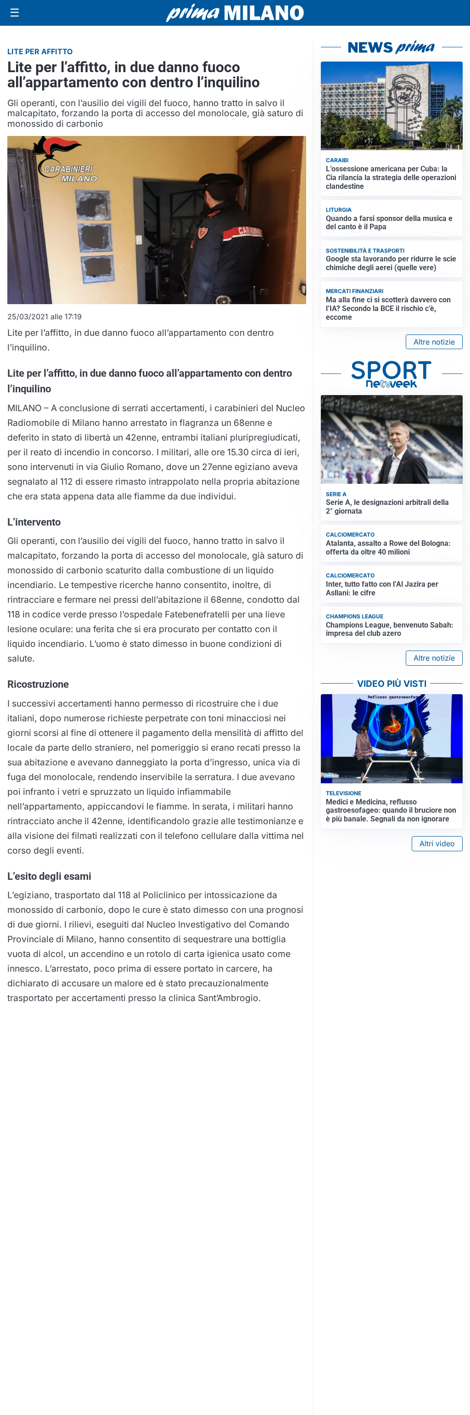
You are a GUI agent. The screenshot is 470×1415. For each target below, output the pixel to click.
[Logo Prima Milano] (235, 13)
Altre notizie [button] (434, 341)
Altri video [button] (437, 843)
